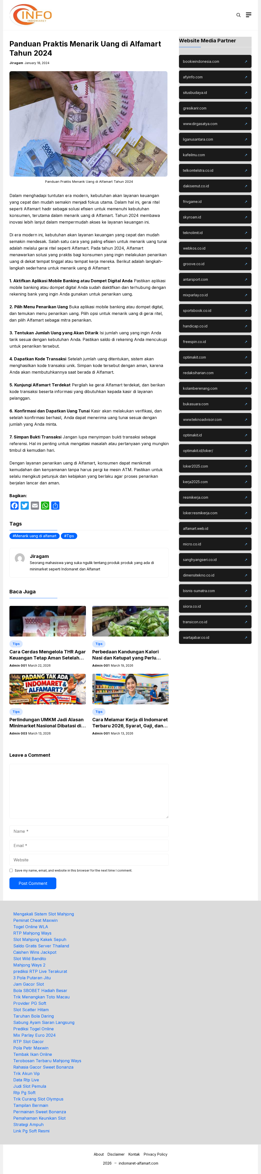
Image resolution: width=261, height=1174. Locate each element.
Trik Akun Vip (26, 1073)
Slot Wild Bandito (29, 958)
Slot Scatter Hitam (31, 1009)
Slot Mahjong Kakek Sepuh (39, 939)
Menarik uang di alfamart (35, 536)
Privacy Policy (155, 1154)
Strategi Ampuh (28, 1124)
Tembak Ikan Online (32, 1054)
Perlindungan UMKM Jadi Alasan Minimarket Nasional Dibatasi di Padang (46, 726)
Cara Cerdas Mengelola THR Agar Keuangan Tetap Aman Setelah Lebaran (47, 658)
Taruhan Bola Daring (33, 1016)
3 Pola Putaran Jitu (32, 977)
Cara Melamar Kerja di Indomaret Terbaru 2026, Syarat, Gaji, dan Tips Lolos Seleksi (130, 726)
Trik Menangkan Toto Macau (41, 996)
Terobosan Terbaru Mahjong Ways (47, 1060)
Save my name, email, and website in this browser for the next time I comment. (73, 870)
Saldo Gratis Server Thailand (41, 945)
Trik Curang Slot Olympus (38, 1099)
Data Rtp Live (26, 1079)
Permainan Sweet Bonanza (39, 1111)
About (99, 1154)
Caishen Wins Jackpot (34, 952)
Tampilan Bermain (30, 1105)
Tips (70, 536)
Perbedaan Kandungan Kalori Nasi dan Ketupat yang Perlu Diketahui (125, 658)
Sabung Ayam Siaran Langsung (43, 1022)
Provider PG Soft (29, 1003)
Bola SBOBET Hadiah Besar (40, 990)
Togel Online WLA (30, 926)
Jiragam (16, 63)
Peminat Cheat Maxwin (35, 920)
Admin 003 (18, 733)
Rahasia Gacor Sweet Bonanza (43, 1067)
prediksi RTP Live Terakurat (40, 971)
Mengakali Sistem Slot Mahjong (43, 913)
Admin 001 (18, 665)
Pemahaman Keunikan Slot (39, 1118)
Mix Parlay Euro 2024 (34, 1035)
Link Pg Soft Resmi (31, 1130)
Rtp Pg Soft (24, 1092)
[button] (238, 15)
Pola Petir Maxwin (30, 1047)
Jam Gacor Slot (28, 984)
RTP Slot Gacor (28, 1041)
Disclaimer (116, 1154)
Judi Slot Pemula (29, 1086)
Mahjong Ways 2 (29, 965)
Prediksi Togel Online (33, 1028)
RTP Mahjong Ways (32, 933)
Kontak (134, 1154)
